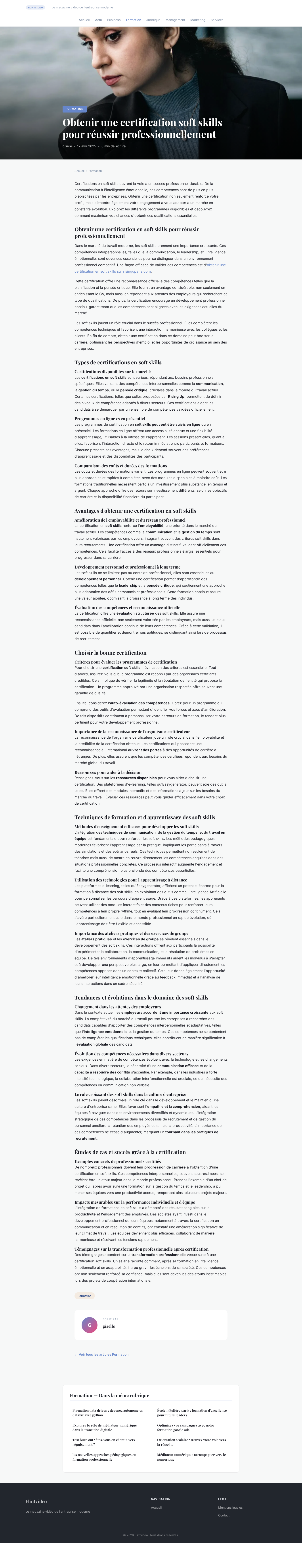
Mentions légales (230, 1507)
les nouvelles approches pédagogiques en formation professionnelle (104, 1456)
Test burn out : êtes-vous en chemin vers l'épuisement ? (104, 1442)
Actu (98, 20)
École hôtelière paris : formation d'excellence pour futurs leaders (192, 1412)
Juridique (153, 20)
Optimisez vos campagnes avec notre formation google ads (185, 1427)
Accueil (84, 20)
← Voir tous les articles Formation (101, 1354)
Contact (224, 1515)
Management (175, 20)
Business (114, 20)
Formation (133, 20)
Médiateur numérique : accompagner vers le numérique (191, 1456)
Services (217, 20)
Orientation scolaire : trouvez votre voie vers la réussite (191, 1442)
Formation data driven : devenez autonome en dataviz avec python (108, 1412)
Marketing (197, 20)
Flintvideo (36, 1501)
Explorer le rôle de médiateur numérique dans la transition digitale (105, 1427)
